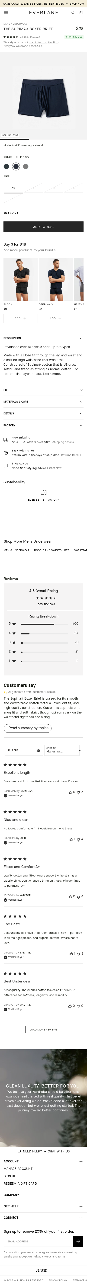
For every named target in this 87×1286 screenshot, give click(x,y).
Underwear (20, 23)
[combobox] (62, 750)
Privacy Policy (42, 1256)
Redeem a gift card (20, 1183)
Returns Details (71, 455)
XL (17, 199)
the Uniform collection (43, 42)
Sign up (10, 1176)
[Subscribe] (78, 1241)
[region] (43, 290)
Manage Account (18, 1169)
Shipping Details (63, 442)
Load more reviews (43, 1029)
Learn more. (52, 374)
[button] (81, 12)
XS (13, 187)
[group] (20, 290)
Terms (61, 1256)
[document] (43, 96)
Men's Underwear (16, 550)
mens (6, 23)
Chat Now (55, 468)
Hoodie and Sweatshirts (51, 550)
